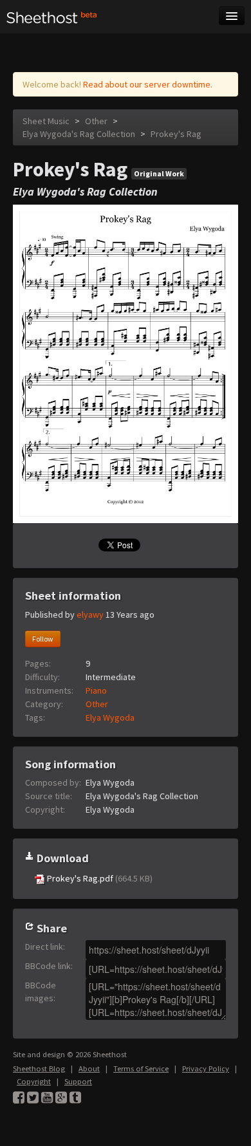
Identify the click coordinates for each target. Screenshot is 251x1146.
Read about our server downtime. (147, 84)
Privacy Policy (205, 1068)
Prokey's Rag (176, 134)
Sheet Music (46, 121)
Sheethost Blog (39, 1068)
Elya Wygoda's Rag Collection (79, 134)
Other (96, 121)
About (89, 1068)
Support (78, 1081)
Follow (42, 638)
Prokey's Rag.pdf (99, 878)
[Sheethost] (52, 16)
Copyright (34, 1081)
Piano (96, 690)
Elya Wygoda (110, 717)
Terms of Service (141, 1068)
